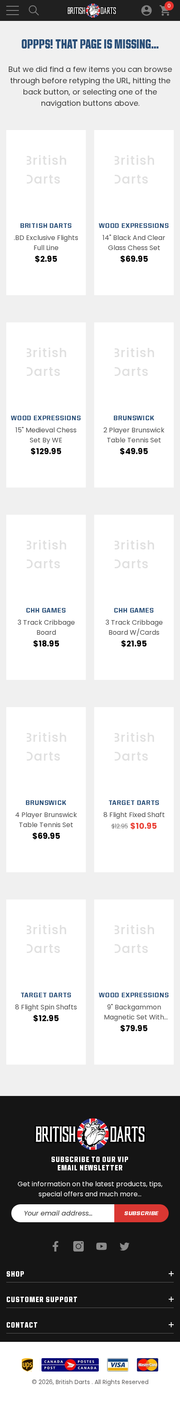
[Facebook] (55, 1246)
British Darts (46, 225)
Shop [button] (15, 1273)
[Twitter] (124, 1246)
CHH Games (46, 610)
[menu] (12, 10)
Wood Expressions (134, 225)
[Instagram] (78, 1246)
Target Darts (134, 802)
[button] (34, 10)
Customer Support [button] (42, 1299)
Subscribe (141, 1213)
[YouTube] (101, 1246)
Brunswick (133, 417)
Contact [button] (22, 1324)
